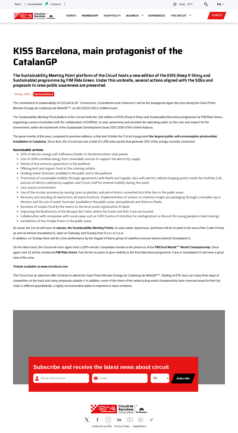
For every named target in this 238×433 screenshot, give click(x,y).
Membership (90, 16)
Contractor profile (102, 426)
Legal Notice (140, 426)
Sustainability (35, 4)
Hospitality (112, 16)
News (18, 4)
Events (71, 16)
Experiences (156, 16)
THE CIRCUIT (179, 16)
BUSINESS (132, 16)
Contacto (55, 4)
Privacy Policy (122, 426)
